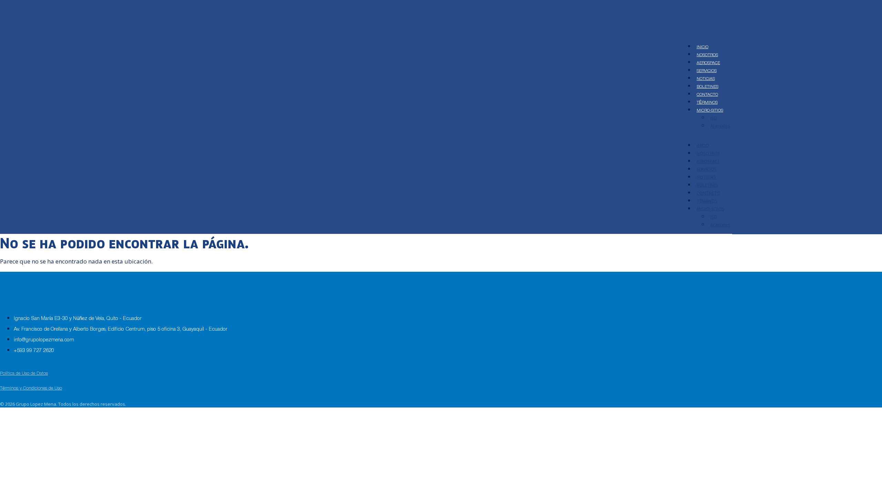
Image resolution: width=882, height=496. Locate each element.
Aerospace (708, 63)
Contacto (707, 94)
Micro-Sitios (710, 110)
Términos (707, 102)
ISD (713, 118)
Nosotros (707, 55)
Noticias (706, 79)
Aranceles (720, 126)
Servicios (707, 71)
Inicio (702, 47)
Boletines (707, 87)
